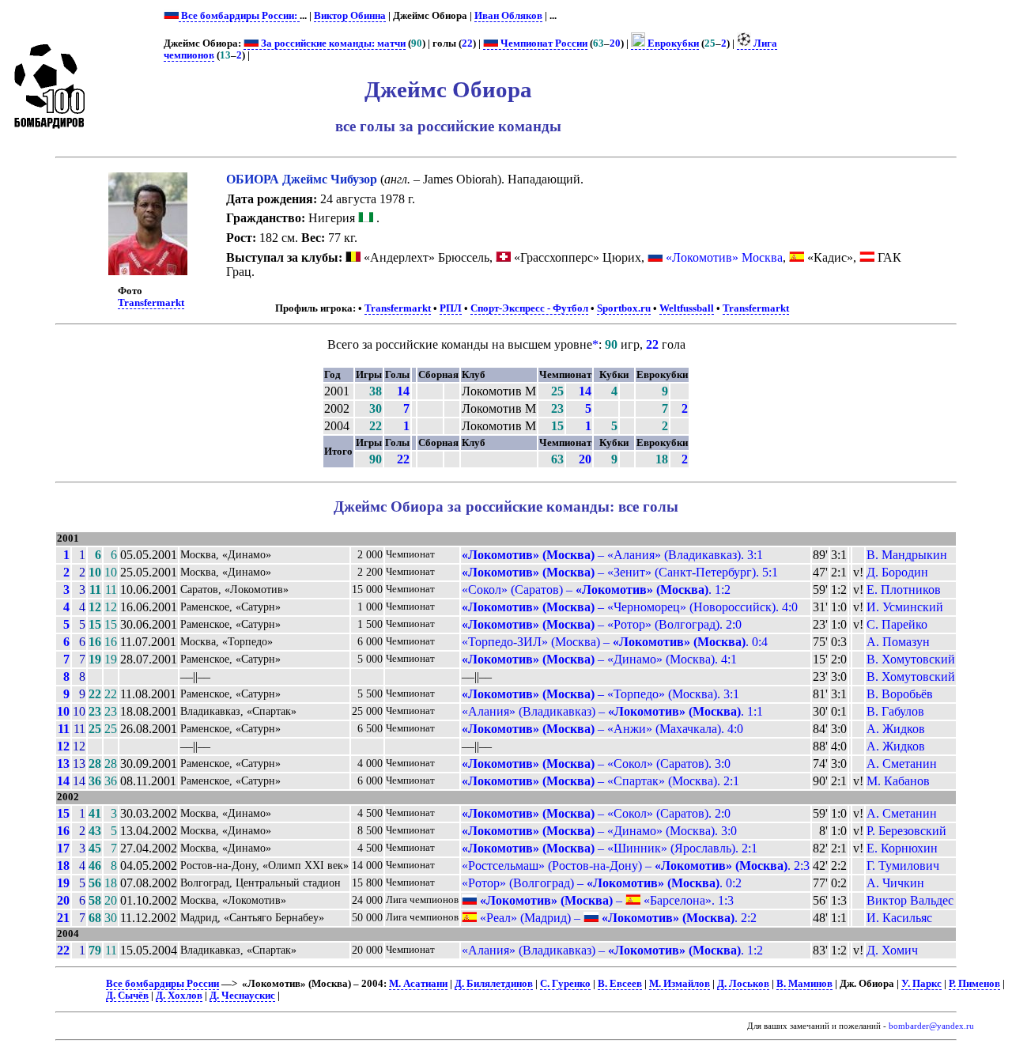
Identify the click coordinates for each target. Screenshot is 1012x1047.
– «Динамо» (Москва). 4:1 (599, 659)
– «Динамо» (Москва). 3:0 (599, 830)
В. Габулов (895, 711)
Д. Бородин (897, 572)
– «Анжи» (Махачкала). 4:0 (602, 728)
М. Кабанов (898, 781)
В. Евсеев (620, 983)
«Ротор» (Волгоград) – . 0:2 (602, 883)
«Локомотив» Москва (724, 257)
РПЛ (451, 308)
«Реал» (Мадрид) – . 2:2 (617, 917)
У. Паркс (921, 983)
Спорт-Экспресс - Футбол (529, 308)
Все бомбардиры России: (239, 15)
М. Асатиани (418, 983)
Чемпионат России (542, 43)
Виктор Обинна (350, 15)
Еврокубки (672, 43)
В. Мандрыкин (907, 554)
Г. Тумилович (903, 865)
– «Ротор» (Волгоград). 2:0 (602, 624)
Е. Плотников (904, 589)
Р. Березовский (906, 830)
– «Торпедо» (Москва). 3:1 (600, 694)
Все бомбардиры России (162, 983)
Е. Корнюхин (902, 848)
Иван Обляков (508, 15)
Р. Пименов (974, 983)
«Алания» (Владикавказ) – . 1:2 (612, 950)
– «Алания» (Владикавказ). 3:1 (612, 554)
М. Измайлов (679, 983)
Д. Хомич (892, 950)
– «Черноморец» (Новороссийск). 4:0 (630, 607)
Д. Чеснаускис (242, 995)
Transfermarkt (151, 302)
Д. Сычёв (127, 995)
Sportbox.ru (624, 308)
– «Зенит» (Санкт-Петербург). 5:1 (620, 572)
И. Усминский (905, 607)
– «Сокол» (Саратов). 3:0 (596, 763)
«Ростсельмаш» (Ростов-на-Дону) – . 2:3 (636, 865)
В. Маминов (804, 983)
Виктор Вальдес (910, 900)
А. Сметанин (902, 763)
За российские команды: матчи (332, 43)
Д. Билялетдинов (494, 983)
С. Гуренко (565, 983)
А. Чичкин (895, 883)
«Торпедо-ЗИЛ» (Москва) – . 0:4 (615, 641)
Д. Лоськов (743, 983)
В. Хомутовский (911, 659)
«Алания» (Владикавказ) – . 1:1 (612, 711)
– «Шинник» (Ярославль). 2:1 (609, 848)
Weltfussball (686, 308)
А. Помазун (898, 641)
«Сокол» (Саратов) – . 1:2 (596, 589)
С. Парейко (897, 624)
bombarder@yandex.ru (931, 1026)
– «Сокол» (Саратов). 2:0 (596, 813)
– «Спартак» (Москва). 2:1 (600, 781)
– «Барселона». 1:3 (607, 900)
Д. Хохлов (179, 995)
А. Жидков (896, 728)
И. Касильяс (899, 917)
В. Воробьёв (900, 694)
